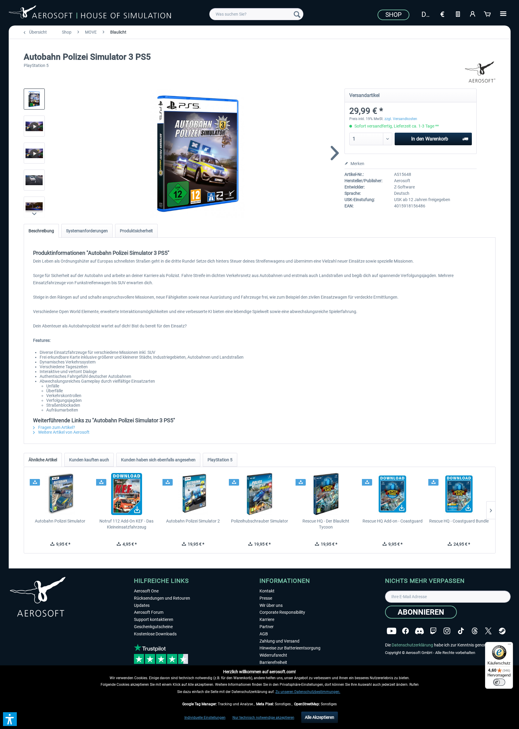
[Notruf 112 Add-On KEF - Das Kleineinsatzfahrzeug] (126, 494)
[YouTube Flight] (391, 631)
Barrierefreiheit (273, 662)
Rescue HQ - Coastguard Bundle (459, 521)
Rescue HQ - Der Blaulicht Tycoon (325, 524)
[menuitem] (256, 14)
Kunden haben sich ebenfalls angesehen (158, 459)
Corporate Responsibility (282, 612)
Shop (393, 14)
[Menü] (509, 645)
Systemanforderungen (87, 230)
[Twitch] (433, 631)
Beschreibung (41, 230)
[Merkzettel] (458, 14)
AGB (264, 633)
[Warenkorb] (488, 14)
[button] (10, 719)
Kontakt (267, 591)
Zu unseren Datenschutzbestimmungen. (307, 692)
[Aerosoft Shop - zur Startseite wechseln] (90, 13)
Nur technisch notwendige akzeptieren (263, 717)
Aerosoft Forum (148, 612)
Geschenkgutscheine (153, 626)
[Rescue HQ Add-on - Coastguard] (392, 494)
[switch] (499, 682)
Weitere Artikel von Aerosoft (63, 432)
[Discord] (419, 631)
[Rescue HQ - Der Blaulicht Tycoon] (326, 494)
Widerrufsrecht (273, 655)
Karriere (267, 619)
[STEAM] (502, 631)
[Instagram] (447, 631)
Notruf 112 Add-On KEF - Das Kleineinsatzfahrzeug (126, 524)
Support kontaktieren (153, 619)
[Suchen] (297, 14)
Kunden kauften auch (89, 459)
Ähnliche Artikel (43, 459)
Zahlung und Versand (279, 641)
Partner (267, 626)
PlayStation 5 (220, 459)
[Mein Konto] (473, 14)
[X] (488, 631)
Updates (142, 605)
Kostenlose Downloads (155, 633)
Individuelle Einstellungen (205, 717)
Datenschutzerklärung (412, 645)
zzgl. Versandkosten (400, 119)
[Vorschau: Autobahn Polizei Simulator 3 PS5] (34, 99)
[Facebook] (405, 631)
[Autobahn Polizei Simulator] (60, 494)
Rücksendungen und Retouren (162, 598)
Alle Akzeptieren (319, 717)
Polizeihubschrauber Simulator (259, 521)
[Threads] (475, 631)
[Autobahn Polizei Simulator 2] (193, 494)
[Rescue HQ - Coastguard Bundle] (459, 494)
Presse (266, 598)
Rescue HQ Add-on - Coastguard (393, 521)
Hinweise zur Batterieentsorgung (290, 648)
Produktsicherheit (136, 230)
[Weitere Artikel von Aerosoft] (480, 72)
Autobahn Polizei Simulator (60, 521)
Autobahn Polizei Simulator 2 (193, 521)
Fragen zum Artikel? (56, 427)
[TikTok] (461, 631)
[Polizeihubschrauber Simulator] (259, 494)
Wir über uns (271, 605)
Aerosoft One (146, 591)
